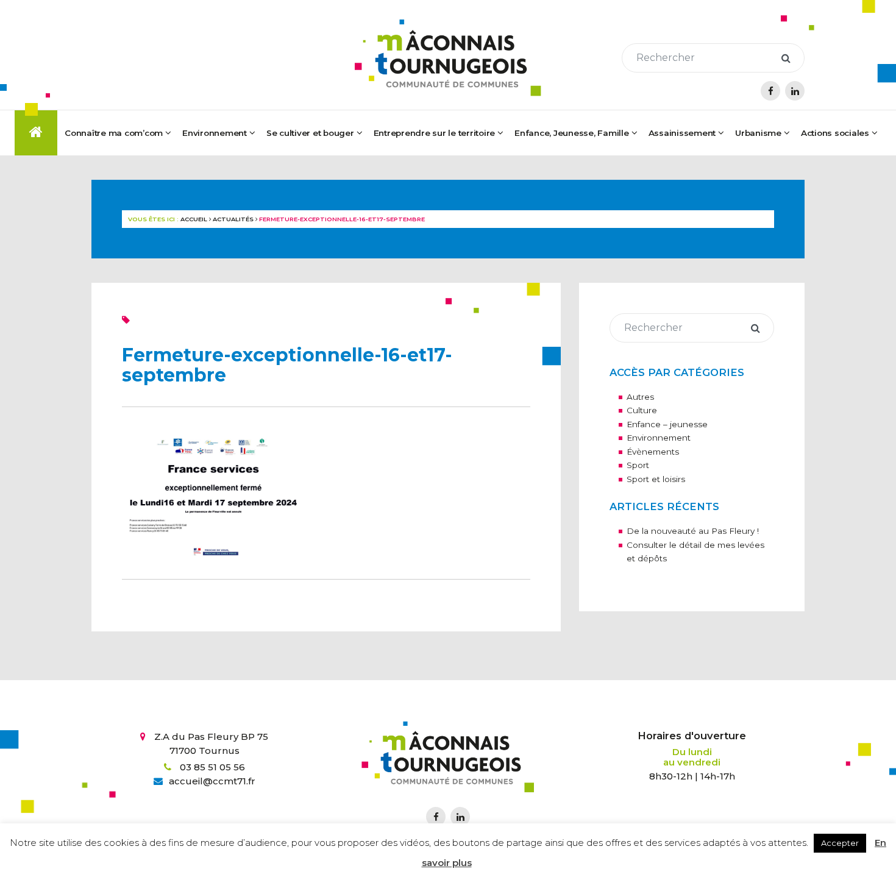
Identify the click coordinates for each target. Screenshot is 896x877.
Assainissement (682, 133)
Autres (640, 397)
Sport (638, 465)
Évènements (653, 451)
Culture (642, 410)
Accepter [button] (840, 843)
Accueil (193, 219)
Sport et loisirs (656, 479)
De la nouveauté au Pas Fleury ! (693, 531)
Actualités (233, 219)
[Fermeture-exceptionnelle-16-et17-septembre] (213, 492)
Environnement (659, 437)
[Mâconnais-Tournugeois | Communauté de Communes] (448, 58)
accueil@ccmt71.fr (212, 781)
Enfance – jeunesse (667, 424)
